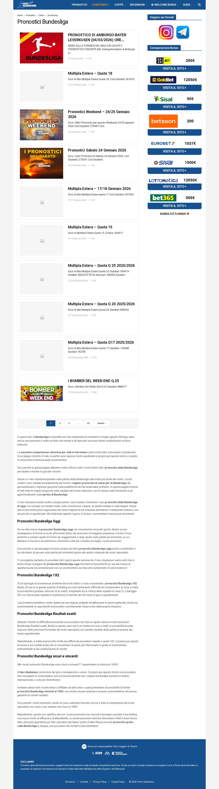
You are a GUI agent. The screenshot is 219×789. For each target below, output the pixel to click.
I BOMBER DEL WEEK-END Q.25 (93, 381)
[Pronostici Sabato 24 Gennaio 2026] (41, 163)
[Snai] (163, 162)
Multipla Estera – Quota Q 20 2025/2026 (101, 304)
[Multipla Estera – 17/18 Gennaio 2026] (41, 201)
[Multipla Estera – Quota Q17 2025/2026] (41, 355)
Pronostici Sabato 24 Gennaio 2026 (97, 150)
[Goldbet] (163, 79)
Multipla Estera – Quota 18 (90, 73)
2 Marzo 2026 (77, 58)
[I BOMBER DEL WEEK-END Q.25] (41, 393)
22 (88, 423)
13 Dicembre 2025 (79, 315)
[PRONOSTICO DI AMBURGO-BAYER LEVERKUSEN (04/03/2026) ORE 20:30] (41, 48)
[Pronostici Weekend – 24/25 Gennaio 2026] (41, 124)
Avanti (100, 423)
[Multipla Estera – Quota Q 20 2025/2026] (41, 317)
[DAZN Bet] (163, 60)
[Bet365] (163, 197)
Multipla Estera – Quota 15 (90, 227)
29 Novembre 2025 (79, 357)
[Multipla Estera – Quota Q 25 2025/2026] (41, 278)
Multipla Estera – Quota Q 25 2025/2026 (101, 265)
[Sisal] (163, 98)
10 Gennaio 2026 (78, 238)
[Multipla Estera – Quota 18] (41, 86)
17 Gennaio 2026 (78, 200)
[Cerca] (199, 4)
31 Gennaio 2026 (78, 85)
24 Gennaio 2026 (78, 132)
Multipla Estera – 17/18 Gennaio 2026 (99, 189)
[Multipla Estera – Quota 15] (41, 240)
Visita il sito (174, 68)
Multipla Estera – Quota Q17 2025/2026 (101, 342)
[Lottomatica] (163, 180)
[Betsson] (163, 121)
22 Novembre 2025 (79, 392)
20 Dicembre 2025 (79, 280)
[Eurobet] (163, 143)
